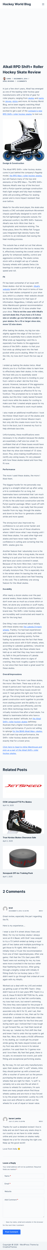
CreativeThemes (10, 1247)
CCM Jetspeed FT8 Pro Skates (17, 802)
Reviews (11, 81)
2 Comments (22, 81)
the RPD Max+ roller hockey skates (26, 175)
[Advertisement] (23, 33)
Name (8, 1176)
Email (7, 1184)
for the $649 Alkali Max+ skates (27, 731)
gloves (8, 101)
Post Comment (11, 1232)
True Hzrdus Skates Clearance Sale (19, 837)
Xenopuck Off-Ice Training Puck (18, 873)
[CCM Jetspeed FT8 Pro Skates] (23, 786)
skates (31, 98)
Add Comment (11, 1200)
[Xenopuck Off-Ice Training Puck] (23, 857)
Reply (41, 911)
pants (41, 98)
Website (8, 1191)
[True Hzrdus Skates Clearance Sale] (23, 822)
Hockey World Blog (17, 4)
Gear (5, 81)
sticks (15, 101)
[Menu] (43, 4)
